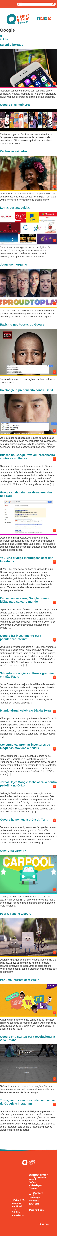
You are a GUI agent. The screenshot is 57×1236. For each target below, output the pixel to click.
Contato (38, 1193)
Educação (34, 1203)
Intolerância (18, 1215)
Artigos (37, 1185)
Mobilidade (17, 1206)
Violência (34, 1200)
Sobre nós (39, 1177)
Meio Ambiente (36, 1210)
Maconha (16, 1203)
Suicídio (16, 1212)
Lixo (14, 1209)
